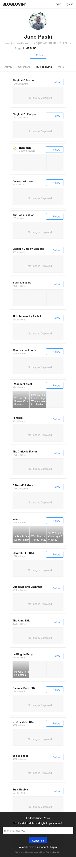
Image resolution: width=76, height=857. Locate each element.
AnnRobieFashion (23, 215)
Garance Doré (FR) (24, 688)
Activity (8, 66)
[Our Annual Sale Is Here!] (54, 297)
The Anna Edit (21, 620)
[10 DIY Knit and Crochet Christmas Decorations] (54, 399)
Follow (39, 55)
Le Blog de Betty (23, 654)
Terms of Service (53, 852)
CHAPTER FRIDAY (23, 553)
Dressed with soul (23, 181)
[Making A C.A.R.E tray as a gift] (21, 297)
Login (53, 847)
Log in (57, 4)
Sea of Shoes (20, 755)
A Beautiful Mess (23, 485)
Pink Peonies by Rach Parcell (30, 316)
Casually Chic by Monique (28, 248)
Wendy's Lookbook (24, 350)
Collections (24, 66)
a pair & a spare (22, 282)
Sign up (69, 4)
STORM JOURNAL (23, 722)
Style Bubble (20, 789)
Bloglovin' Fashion (24, 80)
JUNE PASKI (29, 48)
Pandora (18, 417)
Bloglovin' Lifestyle (24, 114)
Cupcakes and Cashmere (28, 586)
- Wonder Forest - (23, 384)
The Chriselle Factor (25, 451)
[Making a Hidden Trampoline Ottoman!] (38, 297)
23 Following (44, 66)
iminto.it (17, 519)
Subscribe (38, 840)
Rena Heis (25, 147)
